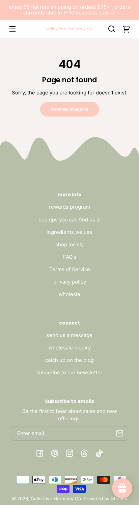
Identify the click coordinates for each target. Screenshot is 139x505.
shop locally (69, 244)
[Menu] (12, 29)
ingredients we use (69, 232)
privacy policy (69, 282)
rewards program (69, 207)
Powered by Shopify (106, 498)
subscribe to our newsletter (69, 372)
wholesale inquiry (70, 347)
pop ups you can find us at (69, 219)
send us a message (69, 335)
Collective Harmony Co (56, 498)
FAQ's (69, 257)
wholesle (69, 294)
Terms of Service (69, 269)
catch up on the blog (69, 360)
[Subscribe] (119, 433)
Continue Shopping (69, 109)
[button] (111, 29)
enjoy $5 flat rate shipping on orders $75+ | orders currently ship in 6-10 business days (69, 10)
